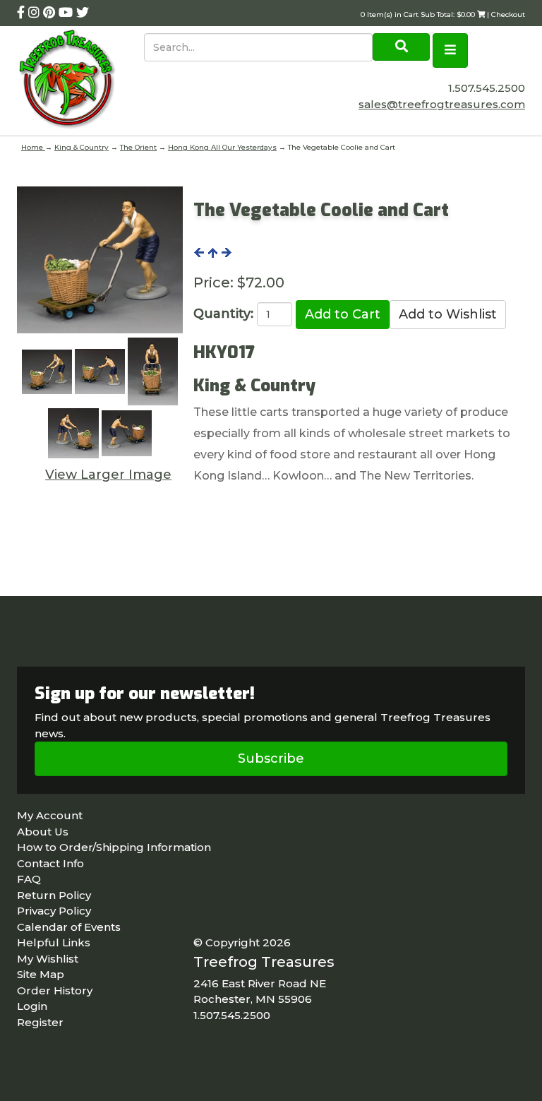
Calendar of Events (69, 927)
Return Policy (54, 895)
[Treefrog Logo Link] (80, 81)
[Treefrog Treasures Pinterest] (51, 12)
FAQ (29, 879)
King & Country (81, 147)
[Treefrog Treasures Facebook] (22, 12)
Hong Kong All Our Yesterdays (222, 147)
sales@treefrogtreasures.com (442, 104)
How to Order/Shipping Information (114, 847)
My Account (50, 815)
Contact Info (50, 863)
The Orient (138, 147)
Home (33, 147)
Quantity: (223, 313)
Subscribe (271, 758)
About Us (42, 831)
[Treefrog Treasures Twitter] (82, 12)
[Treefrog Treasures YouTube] (67, 12)
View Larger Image (108, 474)
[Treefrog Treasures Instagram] (35, 12)
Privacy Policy (54, 910)
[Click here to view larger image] (100, 260)
